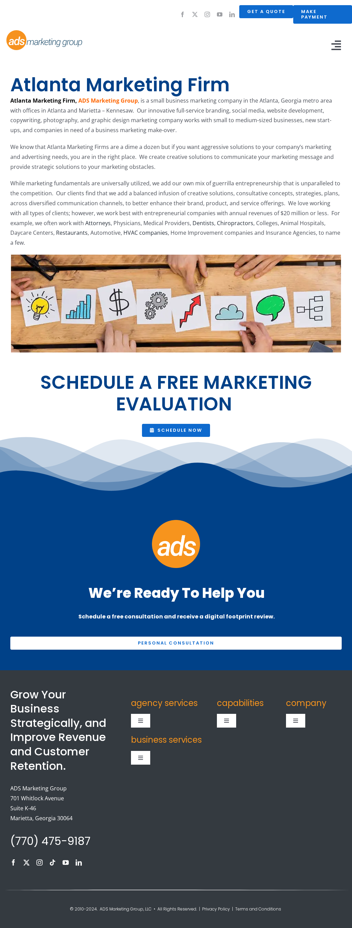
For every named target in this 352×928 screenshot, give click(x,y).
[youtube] (219, 14)
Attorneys (98, 223)
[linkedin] (232, 14)
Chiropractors (235, 223)
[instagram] (207, 14)
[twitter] (195, 14)
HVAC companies (145, 232)
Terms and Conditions (258, 909)
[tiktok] (53, 862)
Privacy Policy (216, 909)
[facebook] (182, 14)
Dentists (203, 223)
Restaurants (72, 232)
